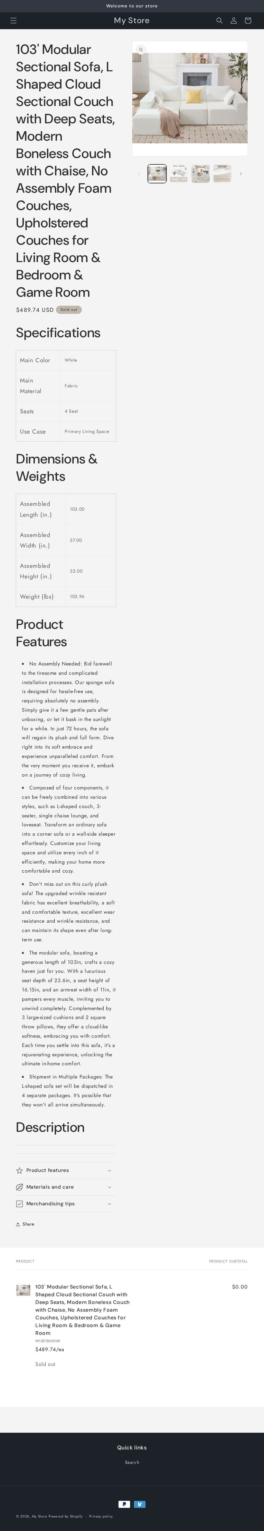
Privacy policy (101, 1516)
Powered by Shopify (66, 1516)
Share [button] (28, 1224)
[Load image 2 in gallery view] (179, 173)
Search (132, 1462)
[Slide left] (139, 174)
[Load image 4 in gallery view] (222, 173)
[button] (13, 20)
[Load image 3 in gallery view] (200, 173)
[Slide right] (241, 174)
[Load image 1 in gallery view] (157, 173)
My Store (39, 1516)
